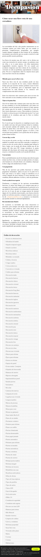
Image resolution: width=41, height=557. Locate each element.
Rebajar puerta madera (13, 461)
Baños (8, 534)
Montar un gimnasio (12, 412)
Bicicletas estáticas (12, 251)
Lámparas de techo (11, 394)
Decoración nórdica (12, 321)
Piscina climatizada (12, 430)
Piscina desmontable (12, 433)
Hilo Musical (10, 512)
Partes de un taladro (12, 418)
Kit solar (8, 388)
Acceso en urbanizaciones (14, 238)
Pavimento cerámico (12, 421)
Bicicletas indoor (11, 254)
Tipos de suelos (10, 485)
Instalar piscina (10, 381)
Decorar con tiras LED (12, 506)
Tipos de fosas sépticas (13, 479)
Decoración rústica (11, 333)
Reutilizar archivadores (13, 473)
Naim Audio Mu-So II (12, 415)
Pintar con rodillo (11, 427)
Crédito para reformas (12, 272)
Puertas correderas (11, 451)
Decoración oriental (12, 324)
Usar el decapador (11, 491)
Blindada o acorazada (12, 257)
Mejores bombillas (11, 406)
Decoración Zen (11, 342)
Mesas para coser (11, 409)
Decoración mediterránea (13, 311)
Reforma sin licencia (12, 467)
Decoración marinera (12, 308)
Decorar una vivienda (12, 351)
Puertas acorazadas (11, 445)
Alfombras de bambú (12, 241)
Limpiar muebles (11, 400)
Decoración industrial (12, 296)
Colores (8, 540)
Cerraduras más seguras (13, 503)
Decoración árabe (11, 275)
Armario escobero (11, 248)
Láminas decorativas (12, 391)
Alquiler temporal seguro (13, 244)
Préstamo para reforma (12, 442)
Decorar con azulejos (12, 345)
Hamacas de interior (12, 372)
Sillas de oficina (11, 476)
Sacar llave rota (10, 528)
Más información (27, 554)
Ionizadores (9, 385)
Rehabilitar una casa (12, 470)
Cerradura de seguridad (13, 500)
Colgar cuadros (10, 263)
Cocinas (8, 537)
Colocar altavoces (11, 266)
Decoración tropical (12, 336)
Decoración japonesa (12, 302)
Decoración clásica (12, 281)
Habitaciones (10, 543)
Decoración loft (10, 305)
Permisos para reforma (12, 424)
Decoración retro (11, 330)
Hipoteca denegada (12, 375)
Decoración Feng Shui (13, 290)
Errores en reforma (11, 360)
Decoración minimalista (13, 314)
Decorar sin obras (11, 348)
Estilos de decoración (12, 235)
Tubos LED (9, 488)
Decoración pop (11, 327)
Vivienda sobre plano (12, 531)
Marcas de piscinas (12, 403)
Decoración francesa (12, 293)
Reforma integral (11, 464)
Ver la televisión (11, 494)
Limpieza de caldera (12, 518)
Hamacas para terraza (12, 509)
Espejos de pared (11, 363)
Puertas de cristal (11, 455)
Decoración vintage (12, 339)
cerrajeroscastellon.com (14, 197)
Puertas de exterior (11, 458)
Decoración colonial (12, 284)
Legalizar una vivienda (13, 397)
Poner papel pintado (12, 436)
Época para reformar (12, 357)
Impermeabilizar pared (13, 378)
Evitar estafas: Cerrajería (13, 366)
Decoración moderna (12, 318)
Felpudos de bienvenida (13, 369)
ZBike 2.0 (9, 497)
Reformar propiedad (12, 525)
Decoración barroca (12, 278)
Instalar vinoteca (11, 515)
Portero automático (12, 439)
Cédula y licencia (11, 260)
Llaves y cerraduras (12, 521)
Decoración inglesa (12, 299)
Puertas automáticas (12, 448)
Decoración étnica (11, 287)
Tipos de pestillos (11, 482)
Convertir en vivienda (12, 269)
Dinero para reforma (12, 354)
